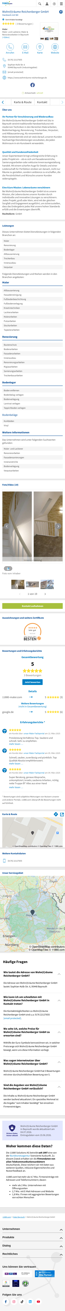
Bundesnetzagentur (20, 1155)
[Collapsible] (59, 973)
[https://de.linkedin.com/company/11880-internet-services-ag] (30, 1301)
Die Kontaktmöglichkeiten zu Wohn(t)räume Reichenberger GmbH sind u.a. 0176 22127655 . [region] (26, 1014)
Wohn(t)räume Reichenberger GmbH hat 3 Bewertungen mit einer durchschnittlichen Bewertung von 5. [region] (31, 1072)
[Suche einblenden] (39, 3)
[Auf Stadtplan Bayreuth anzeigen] (62, 814)
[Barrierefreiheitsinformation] (54, 3)
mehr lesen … (16, 743)
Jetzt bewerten (32, 682)
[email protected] (12, 1018)
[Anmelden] (47, 3)
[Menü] (61, 3)
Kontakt (42, 102)
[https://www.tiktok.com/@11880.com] (22, 1301)
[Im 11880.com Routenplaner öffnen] (56, 814)
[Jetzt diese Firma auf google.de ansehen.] (31, 711)
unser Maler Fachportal (34, 733)
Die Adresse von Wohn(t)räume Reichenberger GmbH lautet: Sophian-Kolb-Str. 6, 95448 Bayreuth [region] (30, 984)
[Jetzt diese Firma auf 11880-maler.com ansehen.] (31, 697)
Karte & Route (23, 102)
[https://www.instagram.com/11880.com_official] (14, 1301)
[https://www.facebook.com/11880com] (5, 1301)
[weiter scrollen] (62, 102)
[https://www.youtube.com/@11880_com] (38, 1301)
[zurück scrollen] (2, 102)
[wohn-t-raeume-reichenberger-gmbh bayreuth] (17, 584)
